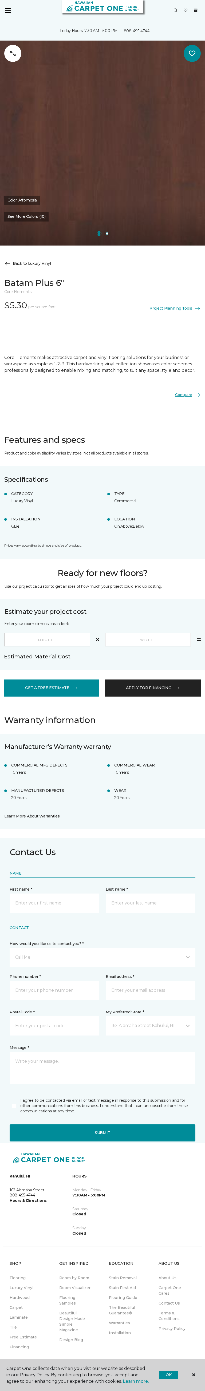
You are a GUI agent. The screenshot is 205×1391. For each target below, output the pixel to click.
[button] (176, 11)
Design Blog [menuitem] (71, 1339)
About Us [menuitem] (167, 1277)
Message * (19, 1047)
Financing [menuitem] (19, 1347)
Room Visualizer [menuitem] (74, 1287)
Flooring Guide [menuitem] (123, 1297)
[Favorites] (185, 11)
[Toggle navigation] (7, 10)
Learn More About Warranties (32, 816)
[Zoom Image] (12, 53)
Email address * (120, 976)
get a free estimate (47, 687)
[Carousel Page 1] (99, 233)
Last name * (117, 889)
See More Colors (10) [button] (26, 216)
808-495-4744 (136, 31)
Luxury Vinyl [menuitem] (21, 1287)
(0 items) (196, 10)
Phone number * (25, 976)
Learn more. (136, 1381)
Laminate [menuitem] (19, 1317)
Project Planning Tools (170, 308)
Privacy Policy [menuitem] (172, 1328)
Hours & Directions (28, 1200)
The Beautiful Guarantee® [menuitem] (122, 1310)
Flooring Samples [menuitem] (67, 1300)
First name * (21, 889)
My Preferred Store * (125, 1012)
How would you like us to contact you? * (47, 944)
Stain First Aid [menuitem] (122, 1287)
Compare (183, 394)
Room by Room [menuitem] (74, 1277)
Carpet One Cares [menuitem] (170, 1290)
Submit (102, 1132)
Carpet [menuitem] (16, 1307)
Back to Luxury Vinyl (32, 263)
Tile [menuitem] (13, 1327)
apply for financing (148, 687)
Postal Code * (22, 1012)
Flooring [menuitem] (18, 1277)
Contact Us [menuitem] (169, 1303)
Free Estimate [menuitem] (23, 1337)
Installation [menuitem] (120, 1332)
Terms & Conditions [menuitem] (169, 1316)
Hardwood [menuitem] (20, 1297)
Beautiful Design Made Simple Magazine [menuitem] (72, 1321)
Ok (168, 1374)
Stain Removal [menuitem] (123, 1277)
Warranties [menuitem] (119, 1323)
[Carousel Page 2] (107, 233)
